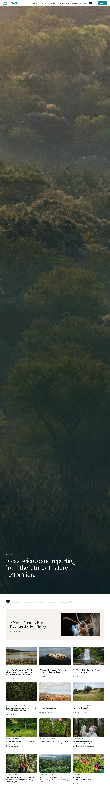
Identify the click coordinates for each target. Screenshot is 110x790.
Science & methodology (65, 601)
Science (75, 3)
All (8, 601)
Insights (84, 3)
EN (90, 3)
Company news (29, 601)
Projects (36, 3)
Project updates (40, 601)
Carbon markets (17, 601)
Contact (102, 3)
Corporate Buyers (64, 3)
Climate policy (51, 601)
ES (93, 3)
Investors (52, 3)
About (44, 3)
